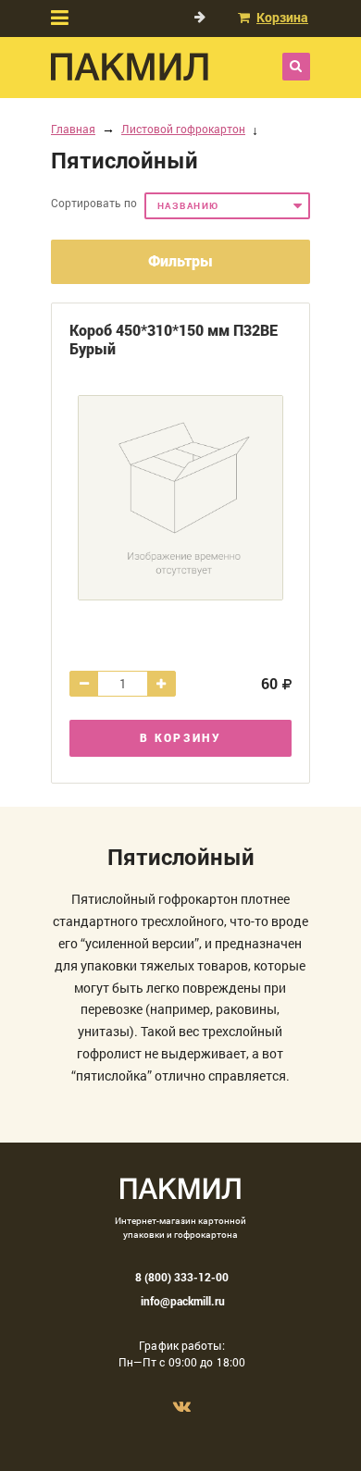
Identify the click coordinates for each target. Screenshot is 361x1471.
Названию (188, 206)
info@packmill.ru (183, 1300)
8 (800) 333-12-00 (182, 1276)
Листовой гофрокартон (183, 128)
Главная (73, 128)
